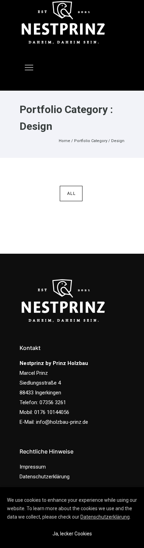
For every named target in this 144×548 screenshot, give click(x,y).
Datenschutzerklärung (45, 476)
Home (64, 141)
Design (117, 141)
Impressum (33, 467)
